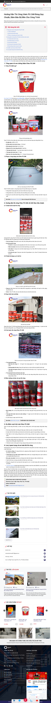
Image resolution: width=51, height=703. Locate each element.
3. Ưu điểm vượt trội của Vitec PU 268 (13, 47)
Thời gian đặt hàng (7, 677)
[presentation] (4, 579)
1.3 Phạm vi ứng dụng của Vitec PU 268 (14, 35)
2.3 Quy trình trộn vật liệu (12, 42)
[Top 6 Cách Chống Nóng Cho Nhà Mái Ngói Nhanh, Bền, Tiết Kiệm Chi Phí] (14, 579)
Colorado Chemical (10, 465)
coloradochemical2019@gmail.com (19, 1)
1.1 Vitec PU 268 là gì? (11, 31)
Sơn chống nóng (29, 653)
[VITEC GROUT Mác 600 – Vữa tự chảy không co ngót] (40, 611)
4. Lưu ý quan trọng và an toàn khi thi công (14, 49)
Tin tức (16, 587)
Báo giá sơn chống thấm (16, 199)
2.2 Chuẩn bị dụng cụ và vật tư (13, 40)
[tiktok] (7, 665)
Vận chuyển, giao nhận (8, 674)
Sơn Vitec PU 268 (8, 98)
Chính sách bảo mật (7, 672)
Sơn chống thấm (29, 665)
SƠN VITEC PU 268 (15, 420)
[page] (4, 665)
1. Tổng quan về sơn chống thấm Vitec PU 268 (15, 29)
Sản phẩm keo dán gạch (30, 655)
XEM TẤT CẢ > (8, 540)
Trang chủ (6, 8)
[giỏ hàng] (14, 701)
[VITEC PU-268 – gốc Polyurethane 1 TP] (25, 611)
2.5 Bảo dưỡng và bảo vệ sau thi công (14, 46)
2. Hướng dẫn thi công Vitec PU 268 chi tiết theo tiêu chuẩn (17, 37)
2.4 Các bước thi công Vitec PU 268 (14, 44)
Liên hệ (5, 681)
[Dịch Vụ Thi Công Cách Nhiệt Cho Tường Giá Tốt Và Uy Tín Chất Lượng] (36, 579)
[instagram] (9, 665)
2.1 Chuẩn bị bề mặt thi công (12, 38)
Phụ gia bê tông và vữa (30, 658)
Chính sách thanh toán (8, 679)
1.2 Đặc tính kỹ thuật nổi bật (12, 33)
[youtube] (12, 665)
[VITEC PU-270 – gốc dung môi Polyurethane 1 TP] (11, 611)
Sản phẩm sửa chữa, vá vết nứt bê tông (33, 660)
